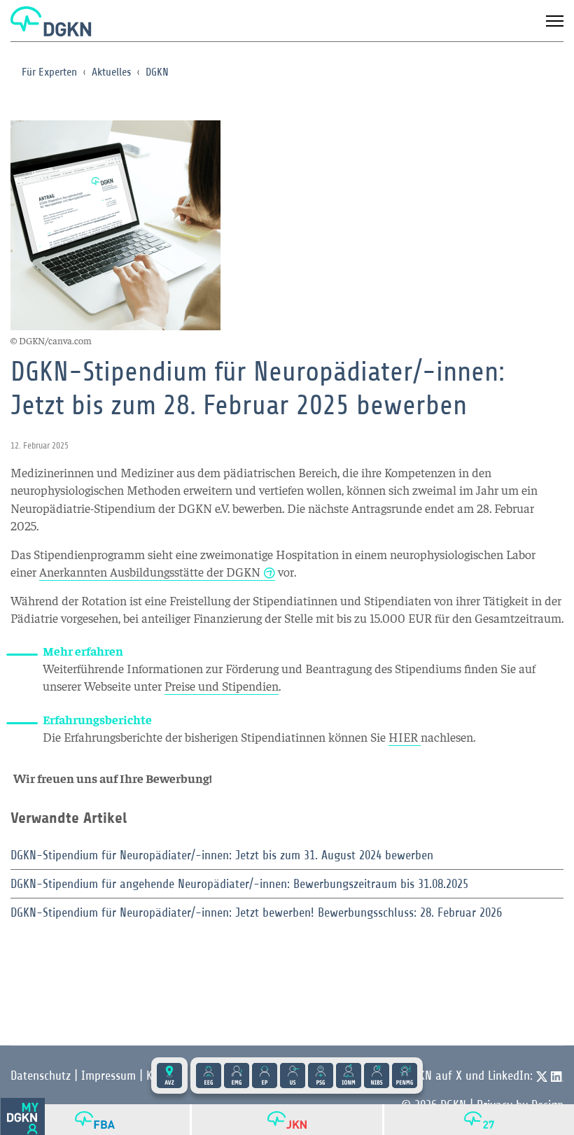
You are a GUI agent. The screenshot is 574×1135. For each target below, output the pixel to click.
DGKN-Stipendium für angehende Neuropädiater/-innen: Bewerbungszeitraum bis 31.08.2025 (239, 884)
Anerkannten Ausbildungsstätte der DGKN (149, 571)
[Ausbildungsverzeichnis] (169, 1075)
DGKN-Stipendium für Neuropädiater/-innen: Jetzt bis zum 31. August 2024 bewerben (221, 855)
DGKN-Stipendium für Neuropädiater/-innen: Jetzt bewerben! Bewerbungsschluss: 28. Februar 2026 (256, 912)
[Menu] (555, 21)
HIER (404, 736)
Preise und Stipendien (221, 685)
